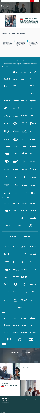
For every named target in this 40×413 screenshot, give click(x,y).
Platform (26, 400)
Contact (36, 399)
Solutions (25, 398)
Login (1, 392)
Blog (30, 400)
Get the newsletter (5, 402)
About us (36, 398)
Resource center (31, 399)
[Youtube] (6, 400)
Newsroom (36, 400)
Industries (26, 401)
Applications (26, 399)
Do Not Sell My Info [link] (3, 412)
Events (36, 401)
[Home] (5, 398)
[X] (3, 400)
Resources (31, 398)
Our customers (31, 401)
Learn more (24, 375)
